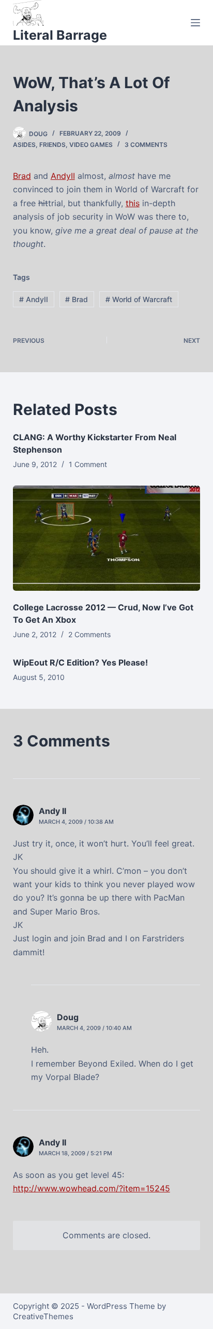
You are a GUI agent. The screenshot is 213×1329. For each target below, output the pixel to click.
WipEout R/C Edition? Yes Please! (80, 662)
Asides (24, 144)
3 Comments (146, 144)
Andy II (52, 811)
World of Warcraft (138, 299)
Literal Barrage (60, 35)
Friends (52, 144)
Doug (68, 1017)
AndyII (63, 176)
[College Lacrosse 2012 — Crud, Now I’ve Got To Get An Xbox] (107, 538)
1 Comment (88, 464)
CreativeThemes (43, 1316)
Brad (22, 176)
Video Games (91, 144)
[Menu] (195, 22)
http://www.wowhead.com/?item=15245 (91, 1188)
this (133, 203)
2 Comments (89, 634)
